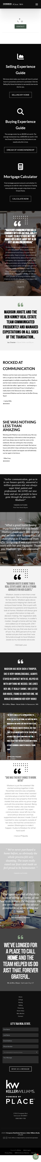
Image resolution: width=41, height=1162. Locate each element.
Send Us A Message (20, 1069)
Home (20, 997)
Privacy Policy (8, 1153)
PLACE (21, 1135)
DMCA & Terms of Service (22, 1153)
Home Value (20, 1011)
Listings (20, 999)
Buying (20, 1002)
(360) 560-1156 (20, 1118)
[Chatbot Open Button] (36, 1157)
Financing (20, 1008)
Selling (21, 1005)
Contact (20, 26)
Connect (20, 1016)
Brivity (19, 1150)
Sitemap (33, 1153)
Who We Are (20, 1013)
